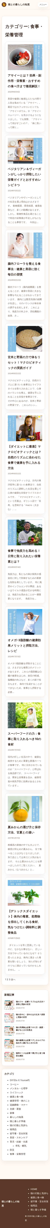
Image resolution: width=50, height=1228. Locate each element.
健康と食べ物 (16, 1096)
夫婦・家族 (15, 1108)
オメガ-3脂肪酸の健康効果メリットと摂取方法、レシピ (24, 645)
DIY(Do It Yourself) (20, 1080)
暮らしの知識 (16, 1117)
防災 (12, 1149)
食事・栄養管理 (17, 1154)
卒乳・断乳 (21, 1145)
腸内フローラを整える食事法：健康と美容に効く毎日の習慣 (24, 269)
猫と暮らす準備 (17, 1121)
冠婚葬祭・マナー (19, 1104)
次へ (13, 979)
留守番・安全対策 (19, 1133)
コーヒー (14, 1084)
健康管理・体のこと (20, 1100)
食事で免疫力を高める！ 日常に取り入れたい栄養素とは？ (24, 556)
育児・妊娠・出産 (19, 1141)
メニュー (43, 4)
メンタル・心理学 (19, 1088)
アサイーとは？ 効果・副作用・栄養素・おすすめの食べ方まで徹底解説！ (24, 81)
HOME (34, 1189)
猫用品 (13, 1129)
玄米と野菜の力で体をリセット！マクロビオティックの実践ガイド (24, 362)
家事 (12, 1113)
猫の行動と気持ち (19, 1125)
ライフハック (16, 1092)
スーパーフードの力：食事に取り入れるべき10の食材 (24, 739)
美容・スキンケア (19, 1137)
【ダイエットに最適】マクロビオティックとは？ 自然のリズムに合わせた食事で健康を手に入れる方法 (24, 457)
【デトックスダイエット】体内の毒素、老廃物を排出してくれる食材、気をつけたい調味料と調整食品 (24, 921)
